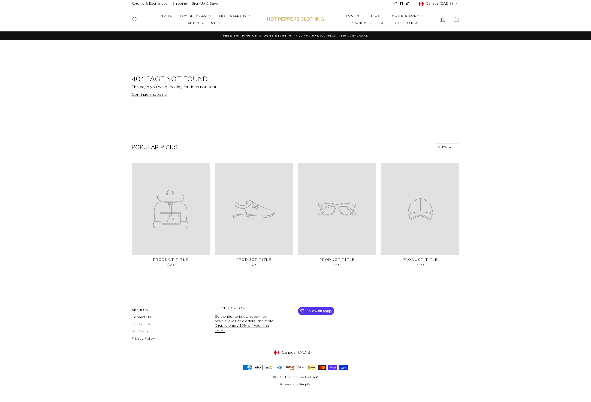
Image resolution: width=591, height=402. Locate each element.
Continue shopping (149, 94)
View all (447, 147)
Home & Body (406, 16)
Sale (383, 23)
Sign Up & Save (205, 3)
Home (166, 16)
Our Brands (141, 324)
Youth (353, 16)
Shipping (179, 3)
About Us (140, 310)
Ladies (193, 23)
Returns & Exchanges (150, 3)
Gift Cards (407, 23)
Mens (217, 23)
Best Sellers (233, 16)
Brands (359, 23)
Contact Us (141, 317)
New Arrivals (193, 16)
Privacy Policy (143, 338)
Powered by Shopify (295, 384)
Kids (376, 16)
